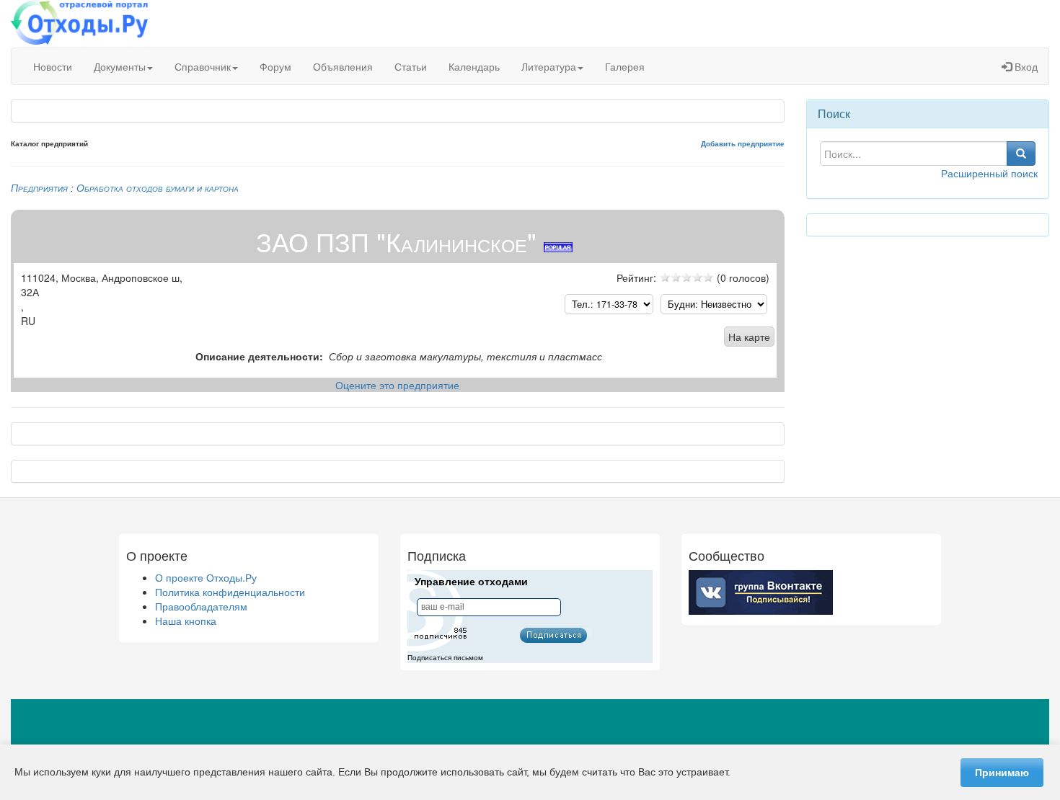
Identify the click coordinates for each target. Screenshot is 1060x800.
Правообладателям (201, 606)
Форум (275, 66)
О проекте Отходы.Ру (206, 577)
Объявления (343, 66)
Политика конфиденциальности (230, 592)
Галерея (625, 66)
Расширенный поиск (989, 173)
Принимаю (1002, 772)
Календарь (474, 66)
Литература (548, 66)
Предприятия (39, 188)
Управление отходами (471, 581)
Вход (1025, 66)
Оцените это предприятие (397, 385)
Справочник (203, 66)
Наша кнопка (185, 620)
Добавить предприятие (743, 144)
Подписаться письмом (445, 658)
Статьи (410, 66)
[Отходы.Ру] (79, 24)
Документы (120, 66)
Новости (52, 66)
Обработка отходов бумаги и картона (157, 188)
